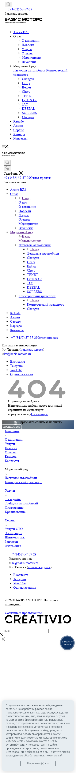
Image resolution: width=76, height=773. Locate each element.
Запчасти (11, 542)
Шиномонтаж (15, 537)
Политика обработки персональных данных (36, 608)
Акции (18, 126)
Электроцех (13, 533)
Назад (26, 198)
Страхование (14, 507)
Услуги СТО (14, 529)
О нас (23, 202)
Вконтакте (17, 361)
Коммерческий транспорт (45, 304)
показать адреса (31, 349)
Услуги (27, 49)
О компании (30, 40)
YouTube (16, 370)
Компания (12, 431)
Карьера (19, 134)
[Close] (3, 640)
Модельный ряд (30, 241)
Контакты (20, 138)
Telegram (16, 366)
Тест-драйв (13, 499)
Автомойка (13, 546)
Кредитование (15, 512)
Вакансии (29, 62)
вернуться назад (19, 414)
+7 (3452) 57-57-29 (19, 9)
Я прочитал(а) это (38, 763)
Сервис (18, 130)
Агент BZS (21, 32)
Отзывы (27, 53)
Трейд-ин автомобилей (21, 503)
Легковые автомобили (29, 70)
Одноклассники (21, 374)
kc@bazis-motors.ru (17, 354)
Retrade (18, 121)
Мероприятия (31, 58)
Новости (28, 45)
